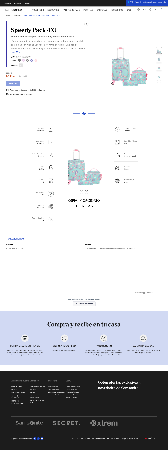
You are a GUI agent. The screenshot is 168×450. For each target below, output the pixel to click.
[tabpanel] (84, 261)
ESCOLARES (53, 10)
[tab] (16, 239)
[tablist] (84, 239)
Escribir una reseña (86, 304)
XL (21, 65)
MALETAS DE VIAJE (71, 10)
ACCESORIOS (117, 10)
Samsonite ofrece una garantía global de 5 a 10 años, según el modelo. (143, 351)
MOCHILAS (88, 10)
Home (8, 15)
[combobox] (148, 438)
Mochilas (17, 15)
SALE (129, 10)
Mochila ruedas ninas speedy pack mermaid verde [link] (42, 15)
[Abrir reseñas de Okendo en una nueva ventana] (144, 292)
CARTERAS (102, 10)
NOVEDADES (38, 10)
